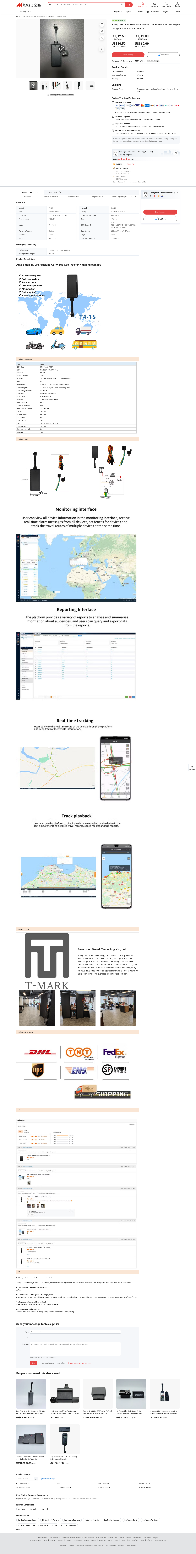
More (18, 1530)
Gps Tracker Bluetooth (112, 1520)
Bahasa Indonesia (160, 1540)
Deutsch (93, 1540)
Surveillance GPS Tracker (27, 1525)
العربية (110, 1540)
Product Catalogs (48, 1479)
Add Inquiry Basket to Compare (62, 94)
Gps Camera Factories (72, 1520)
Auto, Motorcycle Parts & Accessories (34, 16)
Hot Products (42, 1537)
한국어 (116, 1540)
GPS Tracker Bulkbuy (68, 1525)
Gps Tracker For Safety (150, 1520)
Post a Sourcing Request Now (79, 1363)
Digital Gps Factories (92, 1520)
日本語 (123, 1540)
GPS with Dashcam (23, 1483)
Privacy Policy (131, 1545)
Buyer (128, 12)
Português (60, 1540)
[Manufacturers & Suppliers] (28, 4)
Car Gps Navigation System (27, 1520)
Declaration (121, 1545)
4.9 (151, 196)
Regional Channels (125, 1537)
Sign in (177, 6)
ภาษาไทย (135, 1540)
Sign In (115, 182)
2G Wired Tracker (145, 1487)
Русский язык (78, 1540)
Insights (155, 1537)
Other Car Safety (61, 16)
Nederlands (102, 1540)
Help (139, 12)
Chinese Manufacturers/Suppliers (71, 1537)
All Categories (24, 12)
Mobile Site (147, 1537)
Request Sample (153, 61)
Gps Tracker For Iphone (48, 1525)
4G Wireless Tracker (23, 1487)
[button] (131, 197)
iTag (58, 1483)
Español (52, 1540)
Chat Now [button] (165, 55)
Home (18, 16)
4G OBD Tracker (103, 1483)
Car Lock (45, 1509)
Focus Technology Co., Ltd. (83, 1545)
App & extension (152, 12)
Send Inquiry (128, 55)
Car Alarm (21, 1509)
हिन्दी (128, 1540)
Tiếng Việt (150, 1540)
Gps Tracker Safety (131, 1520)
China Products (53, 1537)
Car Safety (51, 16)
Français (68, 1540)
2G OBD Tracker (144, 1483)
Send (33, 1363)
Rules (178, 12)
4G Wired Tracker (104, 1487)
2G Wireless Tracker (64, 1487)
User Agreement (111, 1545)
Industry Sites (112, 1537)
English (45, 1540)
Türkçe (142, 1540)
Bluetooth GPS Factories (50, 1520)
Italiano (86, 1540)
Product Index (137, 1537)
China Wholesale (89, 1537)
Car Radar (33, 1509)
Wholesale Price (101, 1537)
